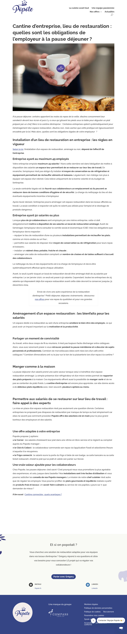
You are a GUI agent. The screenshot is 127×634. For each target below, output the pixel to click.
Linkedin (95, 588)
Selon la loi (18, 149)
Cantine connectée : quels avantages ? (43, 494)
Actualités (109, 12)
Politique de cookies (92, 612)
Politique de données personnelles (98, 608)
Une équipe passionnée (103, 8)
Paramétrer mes (94, 615)
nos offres (39, 299)
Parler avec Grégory (63, 576)
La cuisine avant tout (79, 8)
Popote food (39, 588)
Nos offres (94, 12)
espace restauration (59, 313)
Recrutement (108, 612)
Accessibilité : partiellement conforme (95, 624)
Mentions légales (91, 604)
